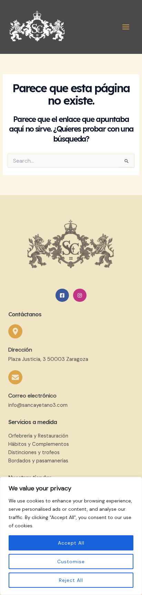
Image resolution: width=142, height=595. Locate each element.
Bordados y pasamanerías (38, 461)
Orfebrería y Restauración (38, 436)
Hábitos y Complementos (38, 444)
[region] (71, 536)
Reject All (71, 580)
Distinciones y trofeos (34, 452)
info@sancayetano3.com (38, 405)
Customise (71, 561)
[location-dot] (15, 331)
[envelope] (15, 377)
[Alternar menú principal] (126, 27)
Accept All (71, 543)
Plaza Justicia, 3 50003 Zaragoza (48, 359)
